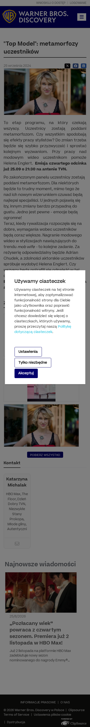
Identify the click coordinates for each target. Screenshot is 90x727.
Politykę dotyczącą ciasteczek (42, 329)
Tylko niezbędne (32, 362)
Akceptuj (26, 373)
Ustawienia (28, 351)
